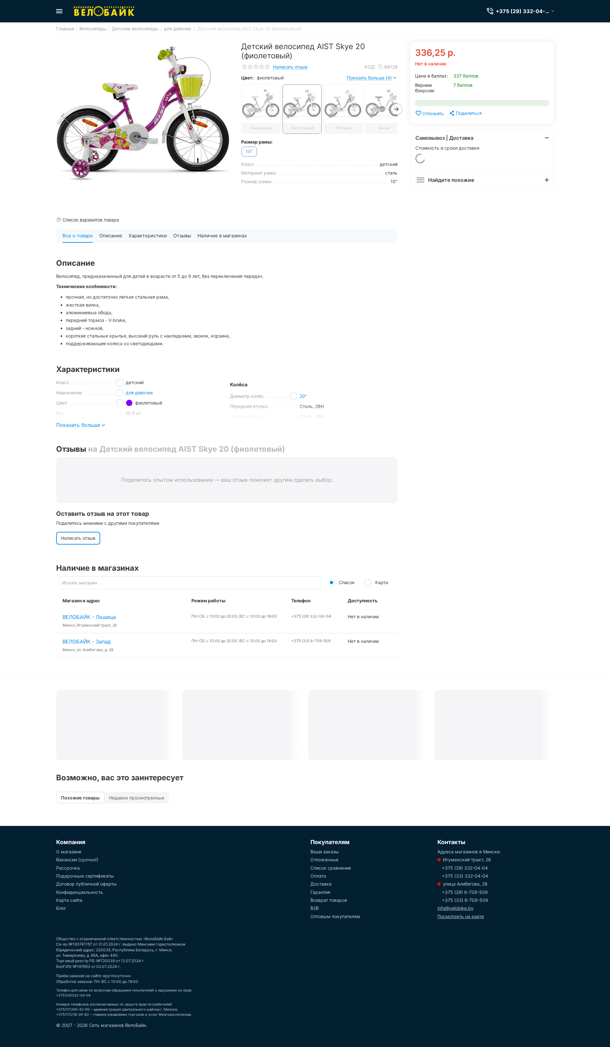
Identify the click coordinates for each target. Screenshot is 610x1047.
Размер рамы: (256, 142)
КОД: (370, 67)
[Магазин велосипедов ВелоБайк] (104, 11)
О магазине (68, 851)
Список (346, 582)
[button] (465, 113)
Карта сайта (69, 900)
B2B (314, 908)
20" (303, 396)
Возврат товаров (328, 900)
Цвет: (247, 77)
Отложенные (324, 859)
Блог (61, 908)
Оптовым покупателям (335, 916)
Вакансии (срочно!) (77, 859)
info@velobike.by (455, 908)
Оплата (318, 876)
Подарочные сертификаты (85, 876)
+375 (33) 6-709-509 (465, 900)
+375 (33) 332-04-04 (465, 876)
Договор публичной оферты (86, 884)
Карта (381, 582)
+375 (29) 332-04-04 (465, 868)
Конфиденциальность (79, 892)
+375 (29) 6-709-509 (465, 892)
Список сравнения (330, 868)
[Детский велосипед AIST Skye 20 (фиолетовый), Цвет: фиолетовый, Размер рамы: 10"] (144, 113)
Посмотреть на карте (460, 916)
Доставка (320, 884)
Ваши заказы (324, 851)
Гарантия (320, 892)
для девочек (139, 392)
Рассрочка (68, 868)
